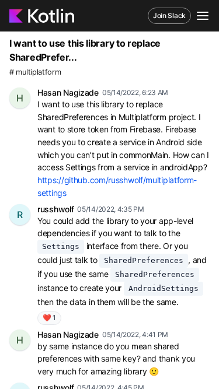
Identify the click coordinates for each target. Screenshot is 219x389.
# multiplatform (35, 72)
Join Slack (169, 15)
